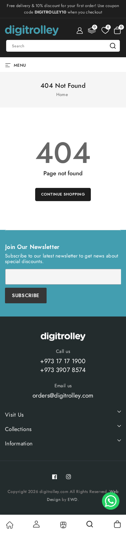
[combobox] (63, 46)
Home (62, 94)
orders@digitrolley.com (63, 395)
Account (36, 524)
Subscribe (26, 295)
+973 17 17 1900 (63, 361)
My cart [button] (117, 524)
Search (112, 46)
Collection (63, 525)
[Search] (90, 526)
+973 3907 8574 (63, 370)
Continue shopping (63, 194)
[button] (117, 31)
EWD (73, 499)
